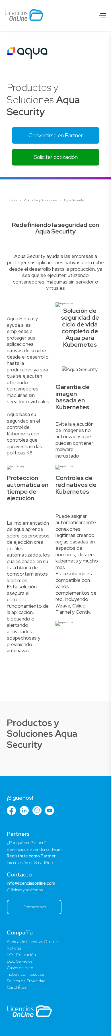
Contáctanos (34, 906)
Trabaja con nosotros (25, 974)
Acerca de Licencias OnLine (32, 941)
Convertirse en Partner (55, 135)
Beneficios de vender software (34, 849)
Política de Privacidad (26, 980)
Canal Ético (17, 987)
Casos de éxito (20, 967)
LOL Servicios (19, 961)
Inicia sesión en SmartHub (30, 862)
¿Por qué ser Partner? (26, 842)
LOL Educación (21, 954)
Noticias (14, 948)
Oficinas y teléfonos (25, 889)
